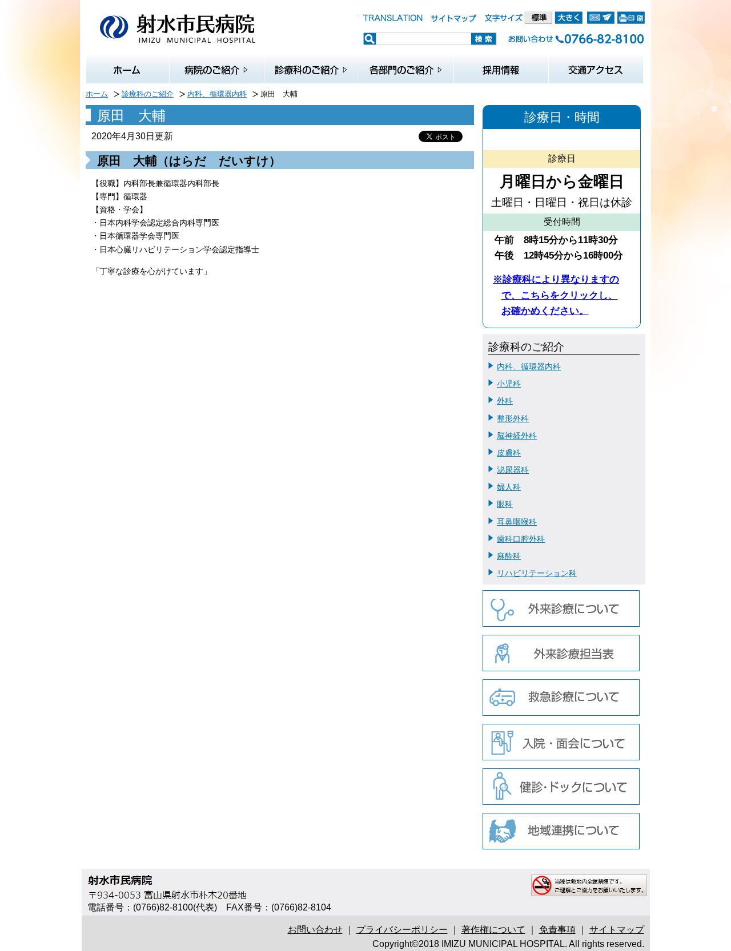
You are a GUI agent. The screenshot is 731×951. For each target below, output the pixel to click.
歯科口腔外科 (521, 538)
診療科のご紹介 (148, 94)
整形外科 (513, 418)
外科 (505, 400)
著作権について (493, 929)
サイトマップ (616, 929)
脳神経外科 (517, 435)
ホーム (97, 94)
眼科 (505, 504)
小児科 (509, 383)
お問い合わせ (315, 929)
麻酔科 (509, 556)
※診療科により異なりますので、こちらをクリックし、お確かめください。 (556, 294)
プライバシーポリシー (402, 929)
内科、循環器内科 (217, 94)
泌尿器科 (513, 469)
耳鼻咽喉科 (517, 521)
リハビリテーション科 (537, 573)
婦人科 (509, 486)
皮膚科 (509, 452)
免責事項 (557, 929)
